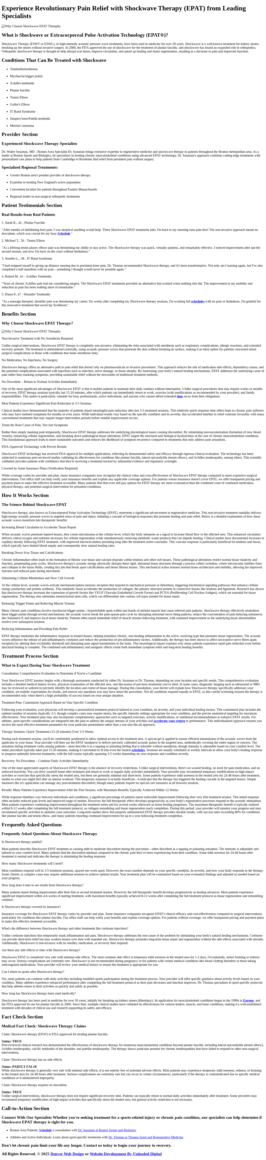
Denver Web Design (67, 1154)
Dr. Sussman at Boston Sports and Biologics (107, 1130)
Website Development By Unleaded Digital (126, 1154)
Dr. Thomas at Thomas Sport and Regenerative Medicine (145, 1137)
